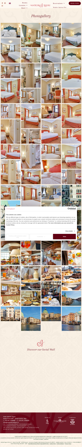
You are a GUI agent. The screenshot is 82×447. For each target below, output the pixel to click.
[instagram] (5, 3)
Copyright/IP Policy (44, 443)
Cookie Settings (60, 443)
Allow (64, 236)
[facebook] (2, 3)
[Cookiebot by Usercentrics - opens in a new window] (69, 209)
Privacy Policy (68, 443)
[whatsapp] (2, 6)
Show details (69, 231)
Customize (40, 236)
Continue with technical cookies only (18, 236)
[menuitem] (25, 2)
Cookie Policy (53, 443)
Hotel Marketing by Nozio (34, 443)
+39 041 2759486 (9, 420)
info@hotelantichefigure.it (11, 422)
